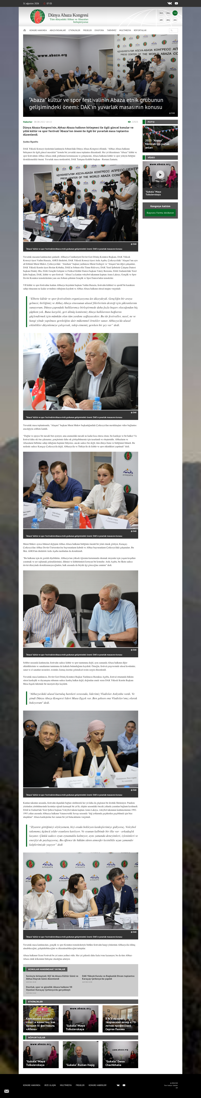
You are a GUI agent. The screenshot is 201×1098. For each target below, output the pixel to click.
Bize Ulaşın (50, 1085)
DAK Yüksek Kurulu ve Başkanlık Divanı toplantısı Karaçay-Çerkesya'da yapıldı (108, 977)
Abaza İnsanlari (58, 30)
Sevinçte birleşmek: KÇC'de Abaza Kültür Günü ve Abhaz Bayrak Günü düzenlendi (52, 977)
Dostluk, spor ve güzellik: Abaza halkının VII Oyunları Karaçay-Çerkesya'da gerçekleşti (49, 988)
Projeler (87, 30)
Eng (168, 13)
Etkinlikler (74, 30)
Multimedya (125, 30)
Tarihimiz (111, 30)
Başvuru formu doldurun (160, 212)
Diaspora (99, 30)
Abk (161, 20)
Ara (175, 20)
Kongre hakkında (38, 30)
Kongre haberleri (97, 1085)
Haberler (27, 121)
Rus (161, 13)
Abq (168, 20)
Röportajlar (140, 30)
